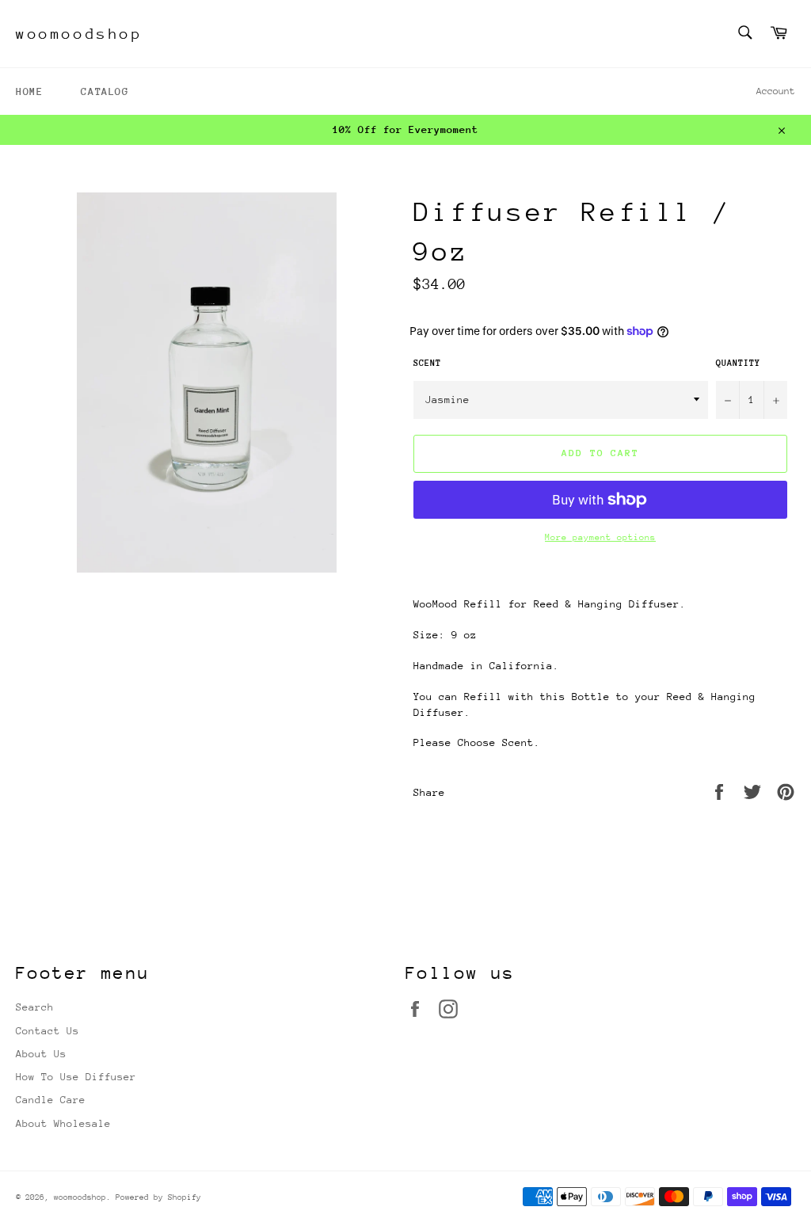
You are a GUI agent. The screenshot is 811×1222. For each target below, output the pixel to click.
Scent (427, 363)
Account (775, 91)
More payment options (600, 537)
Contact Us (47, 1031)
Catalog (104, 91)
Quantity (738, 363)
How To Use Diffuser (76, 1077)
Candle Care (51, 1100)
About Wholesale (63, 1123)
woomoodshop (79, 33)
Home (29, 91)
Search (35, 1007)
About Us (41, 1054)
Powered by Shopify (158, 1197)
